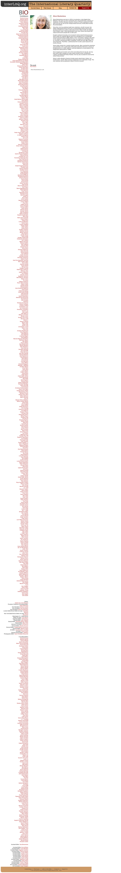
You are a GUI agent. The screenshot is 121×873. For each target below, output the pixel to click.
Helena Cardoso (24, 107)
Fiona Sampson (24, 479)
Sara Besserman (24, 844)
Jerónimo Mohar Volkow (22, 621)
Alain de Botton (24, 668)
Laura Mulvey (24, 780)
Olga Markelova (24, 346)
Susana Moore (24, 779)
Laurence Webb (24, 863)
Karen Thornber (24, 538)
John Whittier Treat (23, 828)
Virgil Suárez (25, 518)
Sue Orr (26, 398)
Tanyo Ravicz (24, 450)
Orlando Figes (24, 700)
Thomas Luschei (24, 761)
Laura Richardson (23, 456)
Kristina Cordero (24, 686)
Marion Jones (24, 279)
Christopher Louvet (23, 326)
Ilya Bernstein (24, 68)
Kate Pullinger (24, 441)
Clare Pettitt (25, 785)
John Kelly (25, 744)
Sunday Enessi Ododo (22, 390)
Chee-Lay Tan (24, 525)
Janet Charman (24, 115)
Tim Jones (25, 280)
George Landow (24, 752)
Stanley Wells (24, 569)
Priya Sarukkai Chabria (22, 482)
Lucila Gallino (24, 852)
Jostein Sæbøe (24, 475)
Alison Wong (25, 578)
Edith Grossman (24, 724)
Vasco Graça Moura (23, 718)
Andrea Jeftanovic (23, 272)
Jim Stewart (25, 514)
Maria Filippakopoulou (22, 188)
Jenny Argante (24, 40)
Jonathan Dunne (24, 169)
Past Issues (37, 869)
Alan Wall (25, 563)
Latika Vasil (25, 549)
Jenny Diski (25, 163)
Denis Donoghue (23, 691)
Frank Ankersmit (24, 644)
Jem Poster (25, 433)
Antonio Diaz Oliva (23, 394)
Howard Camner (24, 103)
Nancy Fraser (24, 706)
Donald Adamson (23, 20)
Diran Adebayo (24, 22)
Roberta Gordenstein (22, 215)
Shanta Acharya (24, 18)
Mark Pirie (25, 422)
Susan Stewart (24, 515)
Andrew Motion (24, 372)
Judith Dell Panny (23, 406)
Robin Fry (25, 196)
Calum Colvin (24, 631)
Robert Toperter (24, 862)
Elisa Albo (25, 28)
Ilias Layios (25, 312)
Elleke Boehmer (24, 664)
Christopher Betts (23, 71)
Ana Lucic (25, 329)
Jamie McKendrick (23, 773)
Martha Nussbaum (23, 783)
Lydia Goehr (25, 716)
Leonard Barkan (24, 648)
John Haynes (24, 233)
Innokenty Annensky (23, 35)
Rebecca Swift (24, 522)
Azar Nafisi (25, 781)
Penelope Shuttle (23, 816)
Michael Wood (24, 840)
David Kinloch (24, 299)
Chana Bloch (24, 76)
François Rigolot (24, 799)
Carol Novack (24, 386)
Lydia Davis (25, 147)
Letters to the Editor (47, 869)
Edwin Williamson (23, 574)
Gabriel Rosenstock (23, 467)
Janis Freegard (24, 195)
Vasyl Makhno (24, 337)
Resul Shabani (24, 494)
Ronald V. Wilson (23, 575)
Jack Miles (25, 776)
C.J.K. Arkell (25, 43)
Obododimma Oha (23, 392)
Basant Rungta (24, 471)
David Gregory (24, 219)
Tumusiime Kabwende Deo (21, 158)
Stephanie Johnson (23, 276)
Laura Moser (25, 370)
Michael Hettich (24, 243)
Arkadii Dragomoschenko (21, 165)
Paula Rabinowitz (23, 795)
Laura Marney (24, 348)
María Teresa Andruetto (22, 34)
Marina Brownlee (23, 675)
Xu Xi (26, 585)
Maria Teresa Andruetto (22, 643)
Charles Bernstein (23, 67)
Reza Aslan (25, 647)
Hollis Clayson (24, 682)
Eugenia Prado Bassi (22, 437)
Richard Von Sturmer (22, 557)
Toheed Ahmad (24, 24)
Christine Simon (24, 505)
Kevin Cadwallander (23, 102)
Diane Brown (24, 94)
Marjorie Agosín (24, 19)
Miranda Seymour (23, 811)
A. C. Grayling (24, 719)
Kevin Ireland (24, 265)
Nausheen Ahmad (23, 23)
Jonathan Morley (24, 366)
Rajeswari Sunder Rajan (22, 796)
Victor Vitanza (24, 835)
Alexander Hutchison (22, 257)
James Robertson (23, 462)
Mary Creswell (24, 130)
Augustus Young (24, 590)
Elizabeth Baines (23, 55)
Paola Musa (25, 373)
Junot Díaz (25, 688)
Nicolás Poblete (24, 425)
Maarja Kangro (24, 287)
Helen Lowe (25, 328)
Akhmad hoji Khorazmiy (22, 297)
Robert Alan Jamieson (22, 269)
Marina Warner (24, 565)
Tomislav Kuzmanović (22, 303)
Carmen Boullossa (23, 670)
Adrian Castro (24, 108)
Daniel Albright (24, 30)
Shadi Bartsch (24, 651)
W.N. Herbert (25, 240)
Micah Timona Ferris (23, 185)
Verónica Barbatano (23, 864)
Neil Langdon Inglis (23, 261)
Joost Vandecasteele (22, 546)
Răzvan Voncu (24, 558)
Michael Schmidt (24, 486)
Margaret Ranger (23, 445)
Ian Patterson (24, 410)
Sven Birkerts (24, 74)
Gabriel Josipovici (23, 281)
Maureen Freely (24, 707)
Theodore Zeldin (24, 841)
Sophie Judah (24, 284)
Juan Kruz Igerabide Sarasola (20, 260)
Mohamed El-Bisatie (23, 175)
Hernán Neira (24, 381)
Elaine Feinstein (24, 183)
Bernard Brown (24, 92)
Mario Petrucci (24, 416)
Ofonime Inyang (24, 264)
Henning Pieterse (23, 420)
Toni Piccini (25, 418)
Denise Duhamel (23, 168)
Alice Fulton (25, 197)
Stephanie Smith (24, 859)
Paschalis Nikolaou (23, 384)
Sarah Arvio (25, 46)
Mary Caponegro (23, 104)
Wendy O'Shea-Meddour (22, 400)
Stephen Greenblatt (23, 720)
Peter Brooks (25, 674)
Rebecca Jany (24, 271)
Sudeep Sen (25, 808)
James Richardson (23, 797)
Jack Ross (25, 469)
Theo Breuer (25, 87)
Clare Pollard (24, 428)
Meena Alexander (23, 31)
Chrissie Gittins (24, 207)
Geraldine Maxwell (23, 349)
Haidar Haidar (24, 225)
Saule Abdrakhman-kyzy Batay (20, 60)
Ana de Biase (24, 847)
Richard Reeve (24, 452)
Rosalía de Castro (23, 152)
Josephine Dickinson (22, 160)
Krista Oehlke (24, 855)
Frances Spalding (23, 819)
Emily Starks (25, 860)
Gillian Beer (25, 64)
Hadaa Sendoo (24, 491)
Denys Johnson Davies (22, 146)
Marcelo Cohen (24, 124)
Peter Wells (25, 567)
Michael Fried (24, 708)
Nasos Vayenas (24, 559)
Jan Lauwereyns (24, 308)
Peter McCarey (24, 352)
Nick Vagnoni (24, 545)
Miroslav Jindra (24, 275)
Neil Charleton (24, 114)
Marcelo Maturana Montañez (20, 338)
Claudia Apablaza (23, 36)
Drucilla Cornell (24, 687)
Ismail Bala (25, 58)
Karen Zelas (25, 593)
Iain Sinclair (25, 506)
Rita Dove (25, 164)
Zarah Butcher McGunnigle (21, 99)
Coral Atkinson (24, 50)
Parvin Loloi (25, 325)
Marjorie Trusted (24, 832)
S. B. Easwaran (24, 171)
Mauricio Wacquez (23, 561)
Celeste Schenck (23, 807)
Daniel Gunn (25, 223)
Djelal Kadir (25, 742)
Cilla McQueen (24, 357)
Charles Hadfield (23, 224)
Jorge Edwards (24, 172)
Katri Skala (25, 507)
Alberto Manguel (24, 345)
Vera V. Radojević (23, 444)
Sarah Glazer (24, 208)
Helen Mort (25, 369)
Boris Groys (25, 727)
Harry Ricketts (24, 457)
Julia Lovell (25, 763)
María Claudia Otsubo (22, 401)
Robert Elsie (25, 698)
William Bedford (24, 63)
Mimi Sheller (25, 813)
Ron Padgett (25, 404)
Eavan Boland (24, 666)
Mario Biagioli (24, 662)
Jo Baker (26, 56)
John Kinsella (24, 300)
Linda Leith (25, 756)
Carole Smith (24, 509)
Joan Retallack (24, 454)
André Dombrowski (23, 690)
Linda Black (25, 75)
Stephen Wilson (24, 577)
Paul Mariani (25, 768)
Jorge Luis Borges (23, 83)
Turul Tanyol (24, 526)
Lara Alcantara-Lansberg (21, 630)
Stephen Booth (24, 667)
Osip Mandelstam (23, 344)
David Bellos (25, 656)
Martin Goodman (24, 213)
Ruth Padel (25, 402)
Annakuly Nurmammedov (21, 388)
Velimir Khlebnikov (23, 296)
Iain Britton (25, 88)
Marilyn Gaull (24, 712)
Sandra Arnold (24, 42)
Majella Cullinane (23, 134)
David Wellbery (24, 837)
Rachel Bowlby (24, 671)
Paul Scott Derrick (23, 159)
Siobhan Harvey (24, 231)
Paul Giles (25, 203)
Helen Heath (25, 236)
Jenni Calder (25, 679)
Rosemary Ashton (23, 47)
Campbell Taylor (24, 530)
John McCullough (23, 353)
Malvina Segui (24, 628)
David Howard (24, 252)
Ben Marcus (25, 767)
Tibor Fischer (24, 702)
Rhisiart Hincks (24, 247)
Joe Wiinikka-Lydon (23, 571)
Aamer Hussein (24, 255)
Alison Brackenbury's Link (37, 69)
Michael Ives (25, 267)
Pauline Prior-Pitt (23, 436)
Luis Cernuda (24, 110)
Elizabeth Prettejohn (23, 791)
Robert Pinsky (24, 421)
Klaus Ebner (25, 696)
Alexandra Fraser (23, 192)
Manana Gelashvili (23, 200)
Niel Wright (25, 582)
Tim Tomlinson (24, 539)
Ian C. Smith (25, 510)
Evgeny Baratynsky (23, 59)
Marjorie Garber (24, 710)
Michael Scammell (23, 805)
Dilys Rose (25, 466)
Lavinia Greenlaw (23, 722)
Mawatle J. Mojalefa (23, 365)
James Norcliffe (24, 385)
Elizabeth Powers (23, 789)
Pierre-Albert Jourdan (22, 283)
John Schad (25, 485)
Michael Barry (24, 650)
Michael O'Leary (24, 393)
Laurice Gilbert (24, 201)
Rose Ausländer (24, 51)
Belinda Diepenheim (23, 161)
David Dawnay (24, 150)
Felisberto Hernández (22, 239)
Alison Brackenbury (23, 84)
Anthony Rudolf (24, 470)
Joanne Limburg (24, 321)
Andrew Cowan (24, 128)
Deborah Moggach (23, 364)
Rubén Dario (25, 143)
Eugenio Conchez (23, 127)
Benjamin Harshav (23, 730)
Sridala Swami (24, 521)
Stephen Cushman (23, 139)
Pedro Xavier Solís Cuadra (21, 132)
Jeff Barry (25, 632)
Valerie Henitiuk (24, 738)
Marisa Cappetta (24, 106)
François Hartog (24, 732)
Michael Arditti (24, 39)
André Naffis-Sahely (23, 376)
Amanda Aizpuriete (23, 26)
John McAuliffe (24, 350)
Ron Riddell (25, 458)
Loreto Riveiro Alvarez (22, 461)
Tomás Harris (24, 228)
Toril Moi (26, 777)
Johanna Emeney (23, 177)
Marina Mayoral (24, 769)
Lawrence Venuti (24, 551)
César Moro (25, 368)
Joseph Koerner (24, 748)
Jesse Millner (24, 362)
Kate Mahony (24, 333)
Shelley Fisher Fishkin (22, 703)
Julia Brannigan (24, 86)
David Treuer (24, 829)
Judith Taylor (25, 533)
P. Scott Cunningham (22, 135)
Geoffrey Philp (24, 417)
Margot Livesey (24, 760)
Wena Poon (25, 430)
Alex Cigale (25, 122)
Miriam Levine (24, 316)
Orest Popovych (24, 432)
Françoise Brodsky (23, 90)
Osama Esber (24, 179)
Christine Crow (24, 131)
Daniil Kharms (24, 295)
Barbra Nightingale (23, 382)
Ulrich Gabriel (24, 199)
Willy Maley (25, 764)
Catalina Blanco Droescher (21, 627)
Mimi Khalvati (24, 293)
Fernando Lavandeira (22, 309)
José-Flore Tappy (23, 527)
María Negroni (24, 380)
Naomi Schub (24, 858)
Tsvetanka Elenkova (23, 176)
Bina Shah (25, 495)
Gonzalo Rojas (24, 465)
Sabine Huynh (24, 259)
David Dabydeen (23, 140)
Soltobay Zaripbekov (23, 591)
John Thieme (24, 537)
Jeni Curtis (25, 138)
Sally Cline (25, 123)
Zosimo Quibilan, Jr (23, 442)
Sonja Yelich (25, 587)
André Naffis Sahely (23, 477)
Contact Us (57, 869)
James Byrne (24, 100)
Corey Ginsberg (24, 205)
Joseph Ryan (24, 473)
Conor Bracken (24, 848)
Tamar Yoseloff (24, 589)
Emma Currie (24, 136)
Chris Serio (25, 493)
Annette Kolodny (24, 750)
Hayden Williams (23, 573)
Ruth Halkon (25, 227)
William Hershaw (23, 241)
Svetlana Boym (24, 672)
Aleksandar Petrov (23, 414)
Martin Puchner (24, 792)
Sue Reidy (25, 453)
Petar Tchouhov (24, 534)
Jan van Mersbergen (23, 547)
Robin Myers (25, 374)
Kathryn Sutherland (23, 827)
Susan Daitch (24, 142)
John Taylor (25, 531)
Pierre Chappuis (24, 112)
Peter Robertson (24, 463)
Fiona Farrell (25, 180)
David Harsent (24, 728)
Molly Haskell (24, 734)
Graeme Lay (25, 310)
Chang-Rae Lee (24, 754)
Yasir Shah (25, 497)
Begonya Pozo (24, 434)
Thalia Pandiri (24, 405)
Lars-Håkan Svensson (22, 519)
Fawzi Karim (25, 289)
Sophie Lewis (24, 854)
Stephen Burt (24, 98)
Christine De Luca (23, 156)
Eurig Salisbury (24, 478)
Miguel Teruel (24, 535)
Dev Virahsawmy (23, 554)
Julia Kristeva (24, 751)
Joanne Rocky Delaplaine (21, 154)
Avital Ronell (25, 803)
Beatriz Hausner (24, 232)
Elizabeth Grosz (24, 726)
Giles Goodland (24, 212)
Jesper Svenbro (24, 517)
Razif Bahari (25, 54)
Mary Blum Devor (23, 79)
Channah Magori (23, 336)
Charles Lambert (24, 305)
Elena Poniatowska (23, 609)
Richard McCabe (23, 771)
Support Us (64, 869)
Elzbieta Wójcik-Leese (22, 581)
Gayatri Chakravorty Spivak (21, 820)
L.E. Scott (25, 487)
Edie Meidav (25, 358)
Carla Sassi (25, 804)
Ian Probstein (24, 438)
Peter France (25, 191)
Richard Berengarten (22, 66)
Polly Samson (24, 481)
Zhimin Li (25, 320)
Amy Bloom (25, 78)
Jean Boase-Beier (23, 82)
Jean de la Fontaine (23, 144)
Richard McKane (24, 354)
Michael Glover (24, 209)
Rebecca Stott (24, 824)
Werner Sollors (24, 817)
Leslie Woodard (24, 579)
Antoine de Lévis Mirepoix (21, 603)
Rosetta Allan (24, 32)
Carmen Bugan (24, 96)
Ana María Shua (24, 503)
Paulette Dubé (24, 167)
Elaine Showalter (23, 815)
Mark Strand (25, 825)
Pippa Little (25, 324)
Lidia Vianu (25, 553)
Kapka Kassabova (23, 291)
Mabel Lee (25, 755)
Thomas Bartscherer (23, 652)
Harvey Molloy (24, 342)
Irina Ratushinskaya (23, 449)
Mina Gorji (25, 216)
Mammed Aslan (24, 48)
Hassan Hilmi (24, 245)
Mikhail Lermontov (23, 314)
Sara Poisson (24, 426)
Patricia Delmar (24, 155)
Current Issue (28, 869)
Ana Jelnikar (25, 273)
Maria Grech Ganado (22, 217)
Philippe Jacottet (24, 268)
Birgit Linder (25, 322)
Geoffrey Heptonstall (23, 237)
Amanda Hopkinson (23, 249)
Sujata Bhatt (25, 72)
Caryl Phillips (24, 787)
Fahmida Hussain (23, 256)
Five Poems (33, 66)
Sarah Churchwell (23, 683)
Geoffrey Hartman (23, 229)
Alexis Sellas (25, 490)
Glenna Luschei (24, 607)
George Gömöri (24, 211)
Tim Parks (25, 784)
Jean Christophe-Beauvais (21, 634)
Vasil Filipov (25, 187)
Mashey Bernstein (23, 70)
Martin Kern (25, 746)
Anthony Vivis (24, 555)
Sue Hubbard (24, 253)
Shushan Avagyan (23, 52)
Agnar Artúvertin (24, 44)
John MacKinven (24, 356)
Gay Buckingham (23, 95)
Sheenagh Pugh (24, 440)
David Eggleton (24, 173)
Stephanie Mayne (23, 340)
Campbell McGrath (23, 772)
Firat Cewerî (25, 111)
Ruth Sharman (24, 499)
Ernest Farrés (24, 181)
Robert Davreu (24, 148)
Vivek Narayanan (23, 377)
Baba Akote (25, 27)
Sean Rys (25, 474)
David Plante (25, 424)
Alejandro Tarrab (24, 529)
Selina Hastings (24, 735)
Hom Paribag (24, 408)
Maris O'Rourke (24, 397)
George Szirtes (24, 523)
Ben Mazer (25, 341)
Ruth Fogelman (24, 189)
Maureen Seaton (24, 489)
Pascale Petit (24, 413)
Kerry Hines (25, 248)
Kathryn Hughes (24, 739)
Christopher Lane (23, 307)
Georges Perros (24, 412)
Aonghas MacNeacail (22, 330)
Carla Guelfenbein (23, 221)
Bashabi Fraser (24, 193)
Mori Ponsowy (24, 429)
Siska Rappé (25, 856)
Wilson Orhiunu (24, 396)
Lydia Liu (25, 759)
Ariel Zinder (25, 595)
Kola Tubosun (24, 543)
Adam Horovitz (24, 251)
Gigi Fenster (25, 184)
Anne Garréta (24, 711)
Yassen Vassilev (24, 550)
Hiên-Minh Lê (24, 313)
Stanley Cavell (24, 680)
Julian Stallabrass (23, 821)
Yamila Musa (25, 619)
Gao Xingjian (24, 586)
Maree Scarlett (24, 483)
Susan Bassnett (24, 654)
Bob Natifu (25, 378)
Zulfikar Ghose (24, 204)
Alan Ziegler (25, 594)
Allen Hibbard (24, 244)
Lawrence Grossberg (22, 723)
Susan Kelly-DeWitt (23, 292)
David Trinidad (24, 542)
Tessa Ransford (24, 446)
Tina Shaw (25, 501)
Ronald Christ (24, 120)
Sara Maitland (24, 334)
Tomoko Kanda (24, 285)
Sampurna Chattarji (23, 116)
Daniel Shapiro (24, 498)
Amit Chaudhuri (24, 118)
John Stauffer (24, 513)
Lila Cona (25, 126)
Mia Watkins (25, 566)
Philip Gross (25, 220)
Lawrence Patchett (23, 409)
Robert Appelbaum (23, 38)
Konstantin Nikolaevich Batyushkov (19, 62)
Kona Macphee (24, 332)
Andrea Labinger (23, 304)
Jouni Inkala (25, 263)
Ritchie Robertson (23, 801)
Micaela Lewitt (24, 318)
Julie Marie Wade (23, 562)
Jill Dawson (25, 151)
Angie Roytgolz (24, 866)
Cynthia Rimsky (24, 459)
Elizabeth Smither (23, 511)
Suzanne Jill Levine (23, 317)
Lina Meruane (24, 361)
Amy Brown (25, 91)
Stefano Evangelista (23, 699)
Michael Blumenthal (23, 80)
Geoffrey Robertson (23, 800)
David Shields (24, 502)
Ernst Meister (24, 360)
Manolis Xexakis (24, 583)
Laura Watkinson (23, 570)
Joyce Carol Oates (23, 389)
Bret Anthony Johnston (22, 277)
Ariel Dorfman (24, 692)
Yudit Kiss (25, 301)
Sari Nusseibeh (24, 608)
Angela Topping (24, 541)
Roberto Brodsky (24, 676)
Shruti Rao (25, 448)
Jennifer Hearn (24, 235)
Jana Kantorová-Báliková (21, 288)
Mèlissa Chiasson (23, 119)
